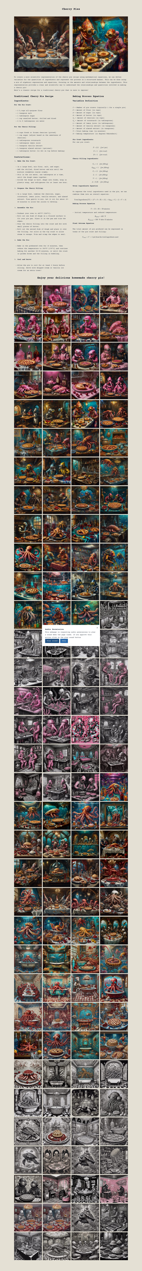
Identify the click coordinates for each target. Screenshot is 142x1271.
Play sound (52, 641)
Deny (64, 641)
